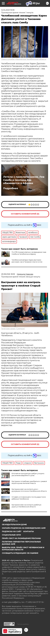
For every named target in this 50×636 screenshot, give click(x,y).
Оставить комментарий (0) (25, 214)
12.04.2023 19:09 (7, 10)
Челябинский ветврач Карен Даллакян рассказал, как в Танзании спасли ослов (27, 261)
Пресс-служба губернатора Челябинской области (23, 59)
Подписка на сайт (11, 531)
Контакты (28, 531)
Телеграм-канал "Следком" (13, 329)
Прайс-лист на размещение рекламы (21, 538)
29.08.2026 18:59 (8, 274)
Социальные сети (11, 535)
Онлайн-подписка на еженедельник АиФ (24, 528)
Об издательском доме (14, 524)
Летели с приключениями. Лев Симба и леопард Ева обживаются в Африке (23, 180)
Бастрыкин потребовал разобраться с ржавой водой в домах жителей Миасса (29, 482)
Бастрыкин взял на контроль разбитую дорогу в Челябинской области (26, 506)
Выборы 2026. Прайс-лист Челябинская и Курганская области (23, 548)
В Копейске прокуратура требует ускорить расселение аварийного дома (28, 474)
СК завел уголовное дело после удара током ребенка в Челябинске (29, 498)
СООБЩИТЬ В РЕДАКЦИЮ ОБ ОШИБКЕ (20, 553)
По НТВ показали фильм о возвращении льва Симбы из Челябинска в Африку (29, 253)
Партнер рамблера (23, 624)
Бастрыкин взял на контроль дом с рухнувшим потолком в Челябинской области (29, 490)
